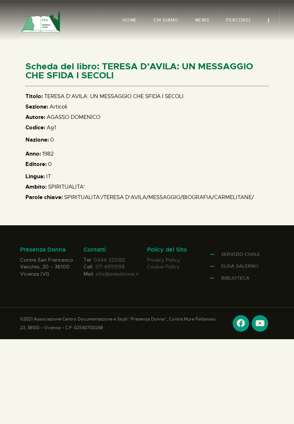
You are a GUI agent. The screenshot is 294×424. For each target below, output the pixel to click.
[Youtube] (260, 323)
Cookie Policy (163, 266)
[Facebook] (241, 323)
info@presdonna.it (117, 274)
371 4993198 (109, 266)
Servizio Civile (240, 254)
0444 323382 (109, 260)
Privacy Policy (163, 260)
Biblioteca (235, 278)
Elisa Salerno (240, 266)
